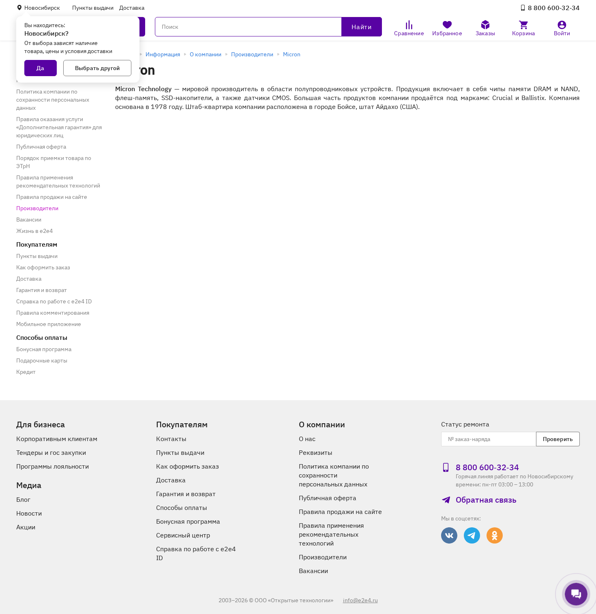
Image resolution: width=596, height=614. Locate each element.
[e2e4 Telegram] (472, 535)
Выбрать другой (97, 68)
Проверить (558, 439)
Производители (252, 54)
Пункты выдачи (93, 7)
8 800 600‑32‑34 (554, 8)
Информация (163, 54)
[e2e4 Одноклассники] (495, 535)
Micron (291, 54)
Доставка (131, 7)
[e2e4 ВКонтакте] (449, 535)
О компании (205, 54)
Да (40, 68)
